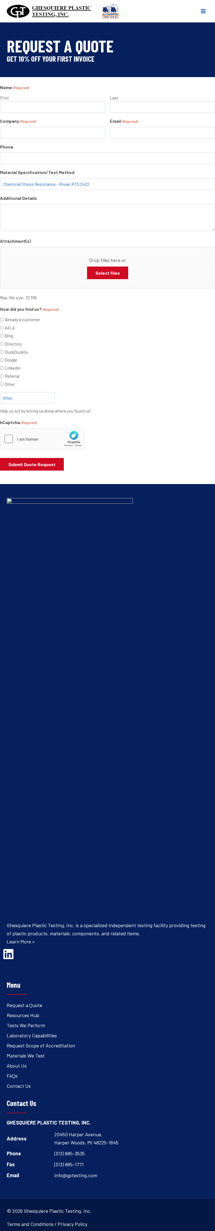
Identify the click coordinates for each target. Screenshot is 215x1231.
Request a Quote (24, 1005)
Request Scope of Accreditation (41, 1045)
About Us (17, 1066)
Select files (107, 273)
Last (114, 97)
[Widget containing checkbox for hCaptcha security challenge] (42, 439)
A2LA (10, 327)
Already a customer (22, 319)
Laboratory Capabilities (32, 1035)
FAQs (12, 1076)
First (4, 97)
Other (10, 384)
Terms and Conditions (30, 1224)
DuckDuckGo (16, 352)
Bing (9, 335)
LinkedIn (12, 368)
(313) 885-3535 (69, 1153)
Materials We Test (26, 1055)
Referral (12, 376)
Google (11, 359)
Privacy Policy (72, 1224)
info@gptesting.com (75, 1175)
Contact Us (19, 1086)
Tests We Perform (26, 1025)
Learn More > (21, 941)
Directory (13, 343)
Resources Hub (23, 1015)
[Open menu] (203, 11)
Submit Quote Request (31, 464)
